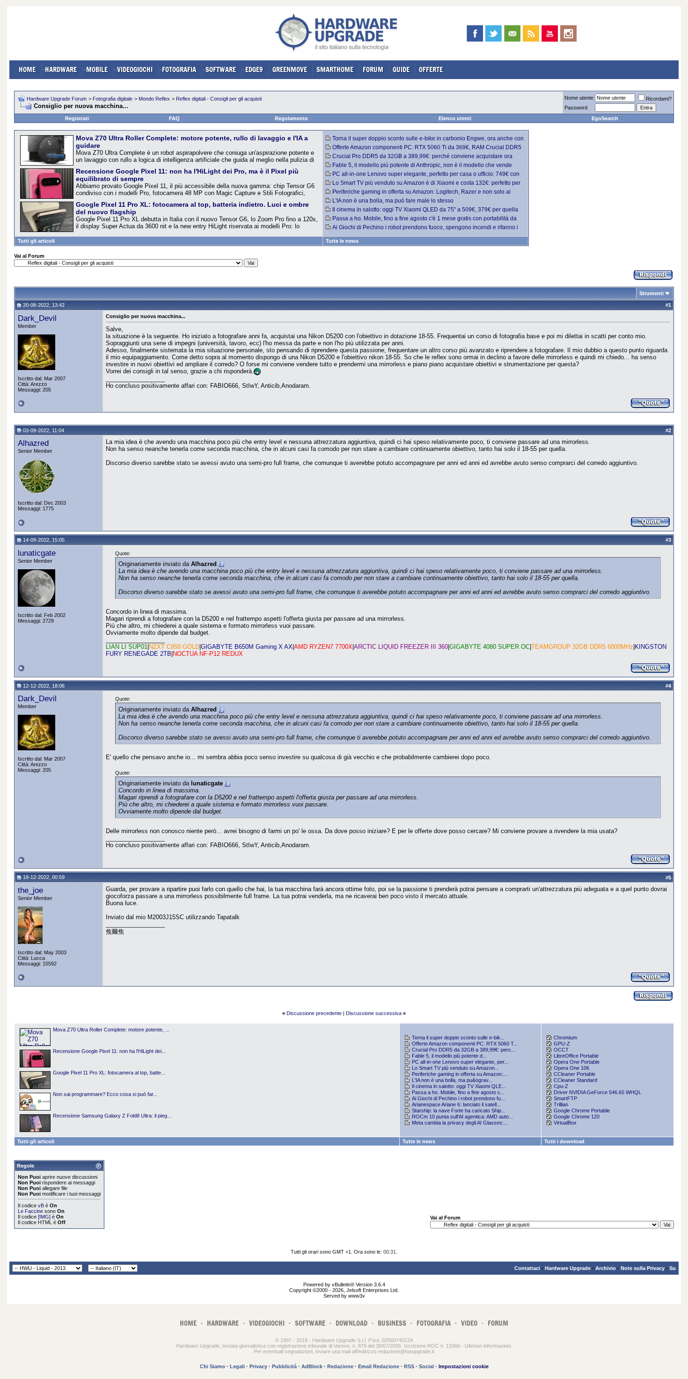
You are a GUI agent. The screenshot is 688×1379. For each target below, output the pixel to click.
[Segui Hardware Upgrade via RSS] (531, 33)
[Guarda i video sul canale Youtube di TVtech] (550, 33)
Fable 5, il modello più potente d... (449, 1056)
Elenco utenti (455, 118)
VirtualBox (565, 1122)
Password (575, 107)
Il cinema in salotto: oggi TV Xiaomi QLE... (459, 1086)
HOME (27, 69)
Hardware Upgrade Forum (57, 99)
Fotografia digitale (112, 99)
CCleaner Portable (574, 1074)
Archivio (605, 1268)
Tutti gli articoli (36, 241)
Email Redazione (378, 1366)
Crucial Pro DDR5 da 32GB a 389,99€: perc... (463, 1049)
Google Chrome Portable (582, 1110)
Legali (237, 1366)
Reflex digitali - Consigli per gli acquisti (219, 99)
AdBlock (311, 1366)
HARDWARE (61, 69)
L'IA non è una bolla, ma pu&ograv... (452, 1080)
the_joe (30, 890)
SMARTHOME (334, 69)
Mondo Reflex (154, 99)
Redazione (340, 1366)
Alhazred (33, 443)
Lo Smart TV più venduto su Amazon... (455, 1068)
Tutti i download (564, 1141)
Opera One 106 (571, 1068)
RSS (409, 1366)
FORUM (373, 69)
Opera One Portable (577, 1062)
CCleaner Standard (575, 1080)
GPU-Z (562, 1043)
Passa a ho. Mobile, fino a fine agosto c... (458, 1092)
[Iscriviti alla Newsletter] (512, 33)
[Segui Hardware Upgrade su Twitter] (493, 33)
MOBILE (97, 69)
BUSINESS (392, 1323)
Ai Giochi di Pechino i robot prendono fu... (458, 1098)
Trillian (561, 1104)
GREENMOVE (289, 69)
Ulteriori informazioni (488, 1346)
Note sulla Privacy (643, 1268)
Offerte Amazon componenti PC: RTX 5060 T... (465, 1043)
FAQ (174, 118)
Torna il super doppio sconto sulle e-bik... (458, 1037)
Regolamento (291, 118)
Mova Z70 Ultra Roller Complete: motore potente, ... (111, 1029)
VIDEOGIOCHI (135, 69)
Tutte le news (342, 241)
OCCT (561, 1049)
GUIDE (401, 69)
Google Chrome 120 (577, 1116)
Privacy (258, 1366)
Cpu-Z (561, 1086)
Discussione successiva (374, 1013)
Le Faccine (30, 1211)
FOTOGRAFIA (179, 69)
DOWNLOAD (351, 1323)
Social (426, 1366)
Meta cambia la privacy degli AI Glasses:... (460, 1122)
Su (672, 1268)
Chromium (565, 1037)
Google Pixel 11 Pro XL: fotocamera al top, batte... (109, 1072)
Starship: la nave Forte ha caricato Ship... (458, 1110)
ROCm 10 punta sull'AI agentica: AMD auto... (462, 1116)
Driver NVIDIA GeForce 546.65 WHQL (597, 1092)
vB (41, 1205)
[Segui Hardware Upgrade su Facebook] (475, 33)
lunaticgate (37, 553)
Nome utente (578, 98)
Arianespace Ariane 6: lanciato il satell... (456, 1104)
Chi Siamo (212, 1366)
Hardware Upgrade (568, 1268)
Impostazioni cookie (464, 1366)
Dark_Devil (37, 318)
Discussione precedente (314, 1013)
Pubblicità (284, 1366)
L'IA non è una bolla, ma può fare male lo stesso (393, 200)
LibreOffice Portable (576, 1056)
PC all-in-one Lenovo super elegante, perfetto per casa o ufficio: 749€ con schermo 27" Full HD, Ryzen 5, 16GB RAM (423, 177)
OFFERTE (431, 69)
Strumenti (651, 293)
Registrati (77, 118)
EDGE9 (254, 69)
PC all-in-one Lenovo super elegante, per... (460, 1062)
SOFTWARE (220, 69)
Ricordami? (659, 99)
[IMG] (44, 1216)
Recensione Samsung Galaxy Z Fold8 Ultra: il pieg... (112, 1115)
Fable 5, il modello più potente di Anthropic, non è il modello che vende (422, 165)
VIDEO (469, 1323)
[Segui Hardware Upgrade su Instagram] (568, 33)
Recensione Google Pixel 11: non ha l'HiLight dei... (109, 1051)
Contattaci (527, 1268)
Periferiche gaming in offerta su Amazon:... (459, 1074)
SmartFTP (565, 1098)
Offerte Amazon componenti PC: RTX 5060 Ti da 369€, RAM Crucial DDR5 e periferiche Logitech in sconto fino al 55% (423, 150)
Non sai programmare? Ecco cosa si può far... (105, 1094)
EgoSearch (605, 118)
